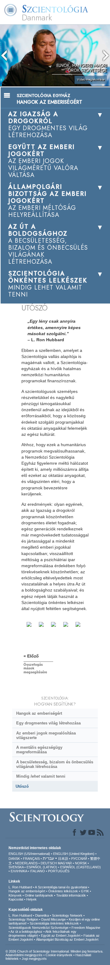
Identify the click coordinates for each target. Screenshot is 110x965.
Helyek (31, 899)
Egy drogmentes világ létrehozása (48, 723)
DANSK (14, 858)
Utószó (22, 786)
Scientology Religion (23, 919)
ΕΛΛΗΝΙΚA (19, 871)
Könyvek (15, 895)
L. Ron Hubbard (20, 887)
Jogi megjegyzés (34, 958)
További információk (71, 895)
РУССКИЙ (79, 858)
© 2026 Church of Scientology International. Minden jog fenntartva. (54, 951)
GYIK (85, 891)
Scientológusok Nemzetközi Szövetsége (38, 927)
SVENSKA (16, 867)
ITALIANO (37, 871)
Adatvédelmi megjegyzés (24, 955)
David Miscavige (53, 919)
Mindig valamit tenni (40, 776)
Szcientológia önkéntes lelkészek (54, 923)
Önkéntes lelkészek (63, 891)
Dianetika (42, 915)
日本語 (63, 858)
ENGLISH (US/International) (29, 854)
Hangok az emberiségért (39, 713)
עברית (48, 858)
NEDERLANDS (26, 863)
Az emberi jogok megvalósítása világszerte (46, 735)
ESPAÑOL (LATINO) (42, 867)
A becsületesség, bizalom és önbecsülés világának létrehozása (54, 764)
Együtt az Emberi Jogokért (60, 935)
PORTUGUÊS (58, 871)
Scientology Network (67, 915)
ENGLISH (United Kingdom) (73, 854)
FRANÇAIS (31, 858)
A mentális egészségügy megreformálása (39, 749)
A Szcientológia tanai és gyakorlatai (61, 887)
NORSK (81, 863)
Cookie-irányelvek (59, 955)
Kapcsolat (16, 899)
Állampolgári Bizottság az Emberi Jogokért (67, 939)
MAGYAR (65, 863)
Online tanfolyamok (39, 895)
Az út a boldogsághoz (26, 931)
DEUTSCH (49, 863)
